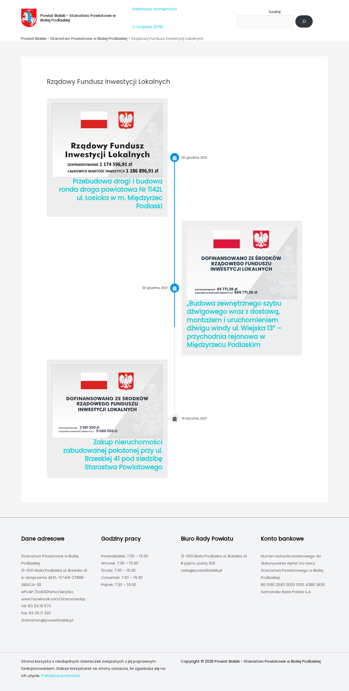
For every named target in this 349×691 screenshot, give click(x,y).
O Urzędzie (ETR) (148, 26)
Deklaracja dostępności (154, 8)
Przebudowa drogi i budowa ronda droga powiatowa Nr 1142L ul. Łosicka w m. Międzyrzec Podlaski (110, 194)
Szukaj (275, 11)
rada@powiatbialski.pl (201, 570)
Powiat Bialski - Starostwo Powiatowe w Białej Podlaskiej (78, 18)
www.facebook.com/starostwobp (53, 599)
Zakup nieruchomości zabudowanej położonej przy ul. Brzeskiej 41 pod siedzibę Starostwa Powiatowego (112, 455)
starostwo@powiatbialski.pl (47, 620)
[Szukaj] (304, 21)
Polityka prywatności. (61, 675)
